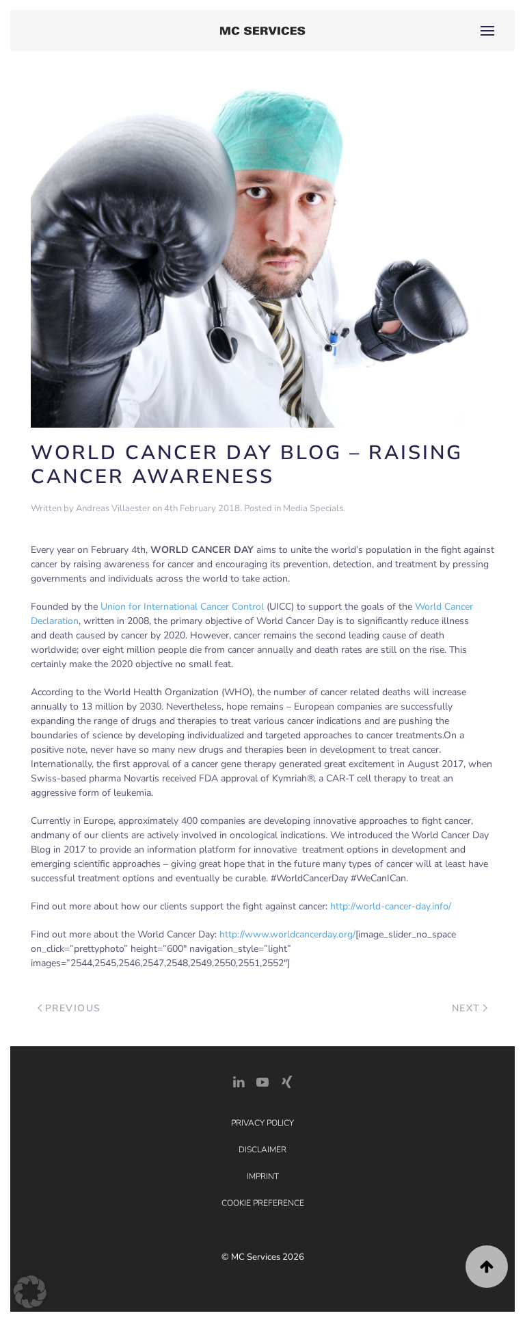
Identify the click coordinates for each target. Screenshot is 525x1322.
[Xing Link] (286, 1080)
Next (466, 1008)
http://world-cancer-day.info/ (390, 906)
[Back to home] (263, 30)
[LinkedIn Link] (238, 1080)
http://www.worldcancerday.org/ (287, 934)
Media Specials (313, 508)
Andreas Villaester (113, 508)
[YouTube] (262, 1080)
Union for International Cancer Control (182, 606)
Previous (73, 1008)
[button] (487, 30)
